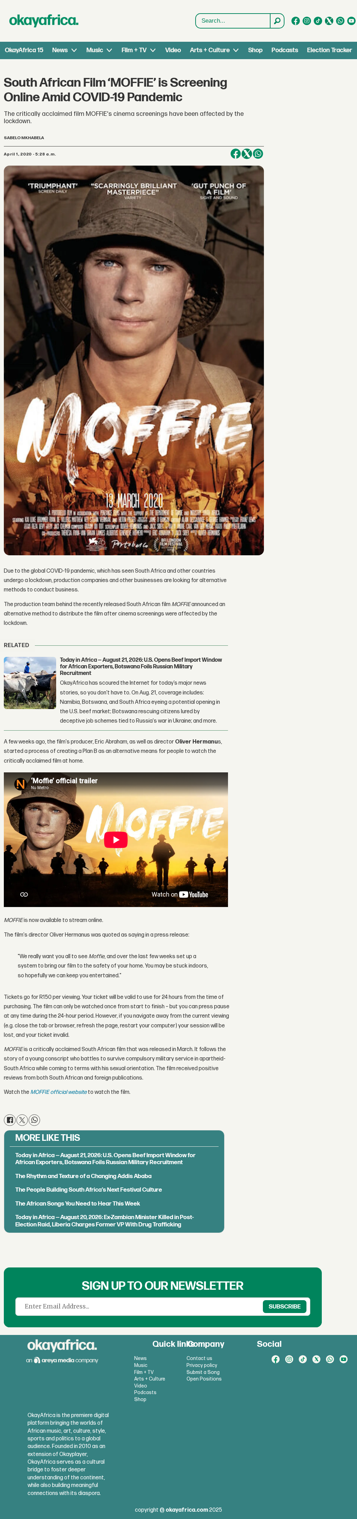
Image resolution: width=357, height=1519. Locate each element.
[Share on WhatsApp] (258, 154)
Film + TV (134, 50)
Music (94, 50)
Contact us (199, 1358)
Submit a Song (203, 1372)
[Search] (277, 21)
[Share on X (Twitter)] (247, 154)
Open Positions (204, 1379)
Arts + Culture (210, 50)
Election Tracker (329, 50)
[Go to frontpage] (44, 21)
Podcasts (285, 50)
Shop (255, 50)
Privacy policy (202, 1365)
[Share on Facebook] (235, 154)
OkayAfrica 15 (24, 50)
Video (173, 50)
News (60, 50)
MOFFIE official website (58, 1092)
